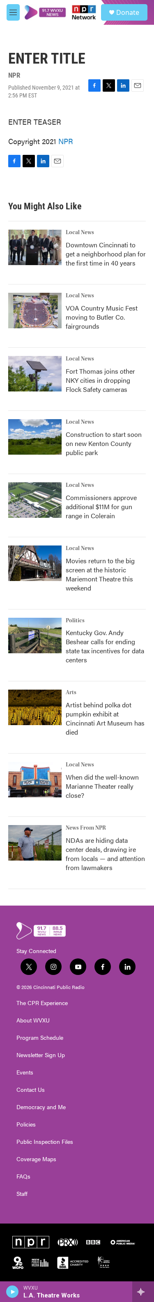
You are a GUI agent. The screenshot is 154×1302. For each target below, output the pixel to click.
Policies (26, 1124)
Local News (80, 232)
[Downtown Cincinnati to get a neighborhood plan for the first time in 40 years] (35, 247)
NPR (65, 141)
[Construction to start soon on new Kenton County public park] (35, 437)
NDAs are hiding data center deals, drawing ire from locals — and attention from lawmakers (105, 853)
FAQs (23, 1176)
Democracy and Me (41, 1107)
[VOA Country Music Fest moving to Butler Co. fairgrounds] (35, 310)
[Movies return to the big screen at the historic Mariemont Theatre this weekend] (35, 563)
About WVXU (33, 1020)
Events (24, 1072)
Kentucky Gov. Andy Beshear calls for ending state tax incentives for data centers (105, 646)
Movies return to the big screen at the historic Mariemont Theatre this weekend (100, 574)
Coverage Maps (36, 1159)
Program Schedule (39, 1037)
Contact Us (30, 1089)
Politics (75, 620)
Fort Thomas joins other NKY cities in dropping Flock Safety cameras (100, 380)
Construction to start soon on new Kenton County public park (104, 443)
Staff (22, 1194)
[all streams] (143, 1291)
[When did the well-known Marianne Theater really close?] (35, 779)
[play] (12, 1292)
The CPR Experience (42, 1003)
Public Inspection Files (44, 1141)
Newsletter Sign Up (40, 1055)
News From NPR (86, 828)
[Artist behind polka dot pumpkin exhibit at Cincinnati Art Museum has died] (35, 707)
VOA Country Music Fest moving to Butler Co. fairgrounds (102, 317)
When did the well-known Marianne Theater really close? (102, 786)
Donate (127, 12)
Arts (71, 692)
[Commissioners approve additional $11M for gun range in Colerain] (35, 500)
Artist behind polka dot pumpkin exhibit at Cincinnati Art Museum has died (105, 718)
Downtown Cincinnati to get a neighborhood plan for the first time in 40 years (106, 254)
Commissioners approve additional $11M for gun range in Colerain (101, 506)
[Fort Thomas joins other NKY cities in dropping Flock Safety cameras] (35, 373)
